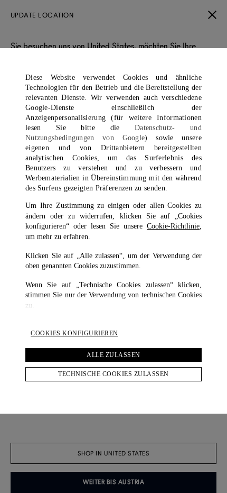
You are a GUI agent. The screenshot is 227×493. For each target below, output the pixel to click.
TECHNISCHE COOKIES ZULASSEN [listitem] (113, 374)
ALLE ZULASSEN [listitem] (113, 355)
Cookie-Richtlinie (173, 226)
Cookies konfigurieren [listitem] (74, 333)
